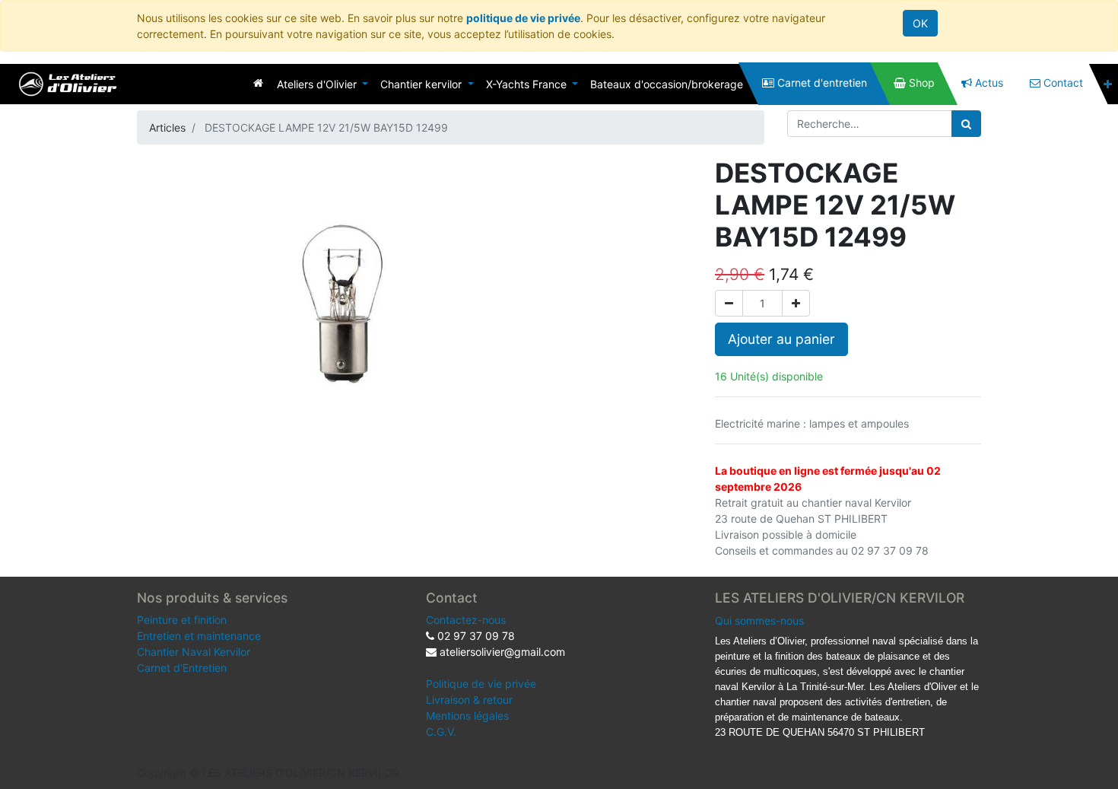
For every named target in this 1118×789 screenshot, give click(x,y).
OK (920, 23)
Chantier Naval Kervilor (193, 651)
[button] (1107, 84)
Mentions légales (467, 715)
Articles (167, 127)
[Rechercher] (966, 123)
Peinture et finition (182, 619)
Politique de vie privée (481, 683)
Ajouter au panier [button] (781, 339)
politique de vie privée (523, 17)
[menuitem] (258, 82)
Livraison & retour (469, 699)
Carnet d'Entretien (182, 667)
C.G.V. (441, 731)
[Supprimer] (729, 303)
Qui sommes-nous (759, 620)
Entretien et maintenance (199, 635)
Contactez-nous (466, 619)
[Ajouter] (796, 303)
